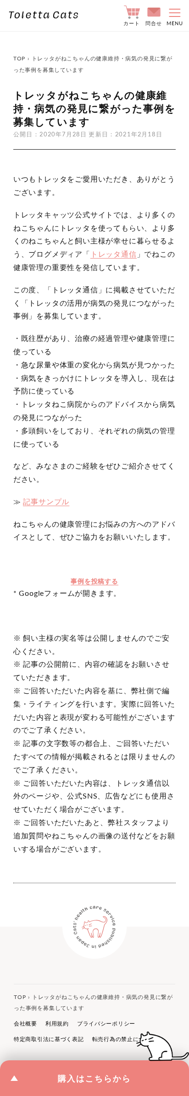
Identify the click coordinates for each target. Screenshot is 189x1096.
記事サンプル (46, 501)
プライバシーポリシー (106, 1023)
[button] (172, 15)
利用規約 (57, 1023)
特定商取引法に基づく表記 (49, 1039)
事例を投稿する (94, 581)
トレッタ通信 (113, 253)
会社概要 (25, 1023)
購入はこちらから (94, 1078)
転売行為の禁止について (124, 1039)
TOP (19, 58)
